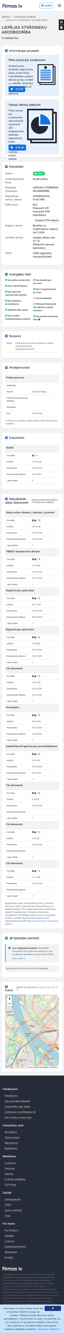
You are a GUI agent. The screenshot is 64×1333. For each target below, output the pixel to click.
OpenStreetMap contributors (46, 1067)
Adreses (9, 1173)
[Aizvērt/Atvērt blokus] (61, 22)
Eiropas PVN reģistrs (47, 220)
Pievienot (43, 968)
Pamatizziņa (11, 1095)
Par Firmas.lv (11, 1230)
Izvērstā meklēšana (15, 1179)
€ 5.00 (19, 89)
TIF (39, 520)
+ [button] (10, 999)
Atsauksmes (11, 1252)
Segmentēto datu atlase (17, 1106)
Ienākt (48, 5)
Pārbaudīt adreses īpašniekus (43, 246)
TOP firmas (10, 1184)
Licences (9, 1241)
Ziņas (7, 1215)
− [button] (10, 1004)
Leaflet (29, 1067)
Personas (10, 1168)
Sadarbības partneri (15, 1246)
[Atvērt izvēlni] (59, 5)
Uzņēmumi (10, 1163)
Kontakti (9, 1257)
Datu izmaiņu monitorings (18, 1117)
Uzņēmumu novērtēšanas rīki (20, 1112)
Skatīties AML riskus (18, 309)
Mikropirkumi (11, 1142)
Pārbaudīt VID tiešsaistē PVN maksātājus (41, 211)
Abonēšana (11, 1132)
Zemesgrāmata (13, 1199)
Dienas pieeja (12, 1137)
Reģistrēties (11, 1148)
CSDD (8, 1204)
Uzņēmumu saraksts (25, 16)
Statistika (9, 1235)
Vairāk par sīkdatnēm (49, 1329)
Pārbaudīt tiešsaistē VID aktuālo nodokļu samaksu (44, 307)
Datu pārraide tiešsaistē (17, 1101)
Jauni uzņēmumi (13, 1210)
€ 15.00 (20, 147)
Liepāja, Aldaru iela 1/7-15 (37, 988)
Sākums (6, 16)
